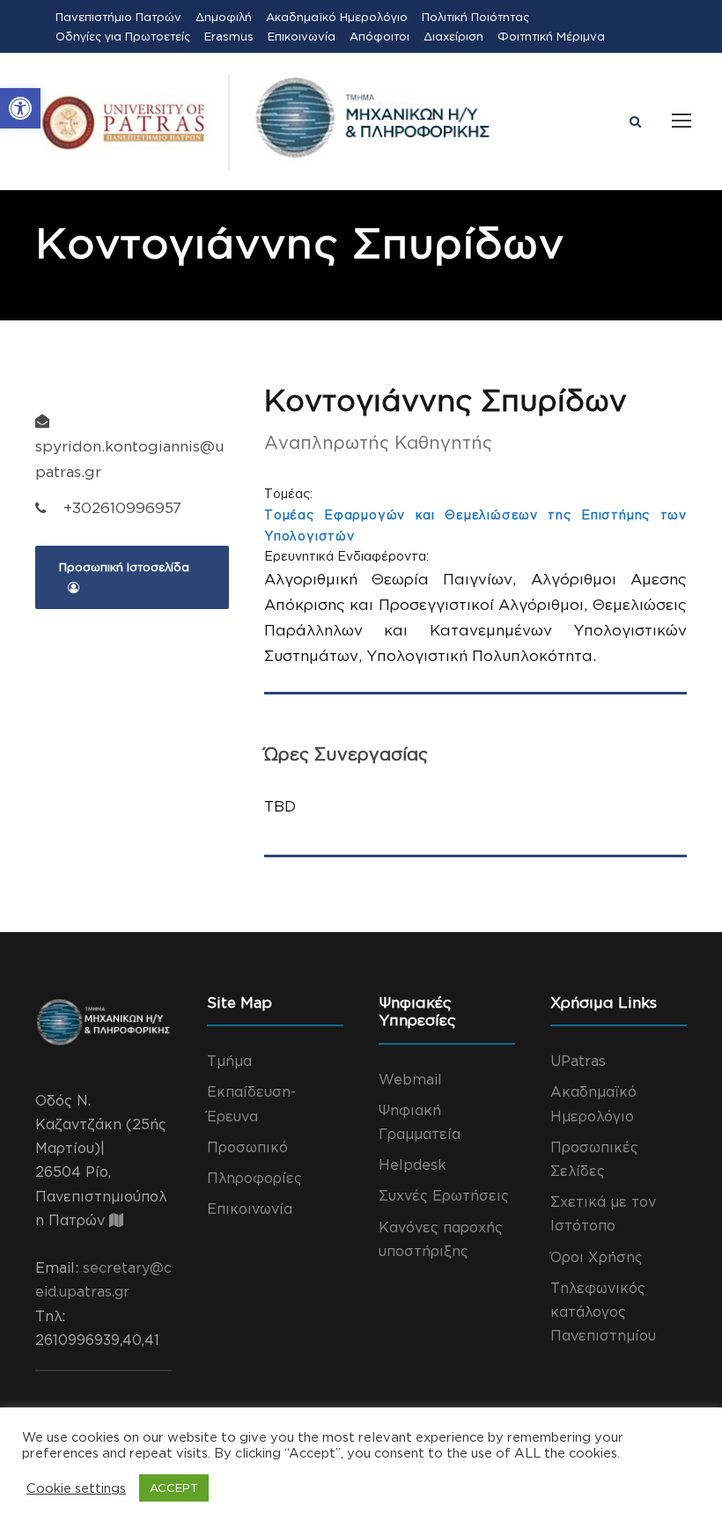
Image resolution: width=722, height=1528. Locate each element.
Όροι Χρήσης (596, 1257)
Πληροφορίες (254, 1178)
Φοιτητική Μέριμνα (551, 36)
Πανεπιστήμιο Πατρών (118, 17)
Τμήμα (229, 1061)
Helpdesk (412, 1164)
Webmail (410, 1079)
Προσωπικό (247, 1147)
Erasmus (229, 36)
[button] (20, 108)
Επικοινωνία (301, 36)
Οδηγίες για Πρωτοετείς (122, 36)
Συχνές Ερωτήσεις (444, 1195)
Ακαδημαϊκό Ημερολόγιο (337, 17)
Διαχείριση (453, 36)
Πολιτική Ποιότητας (475, 17)
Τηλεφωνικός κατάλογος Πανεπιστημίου (603, 1311)
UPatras (578, 1061)
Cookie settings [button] (76, 1487)
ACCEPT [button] (174, 1487)
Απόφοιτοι (379, 36)
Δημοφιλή (223, 17)
